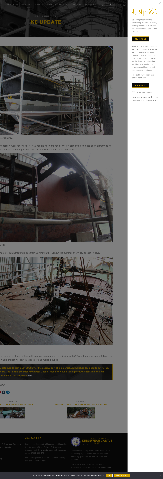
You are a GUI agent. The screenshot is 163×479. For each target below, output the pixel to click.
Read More (140, 39)
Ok (109, 475)
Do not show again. (143, 93)
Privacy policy (122, 475)
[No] (160, 475)
